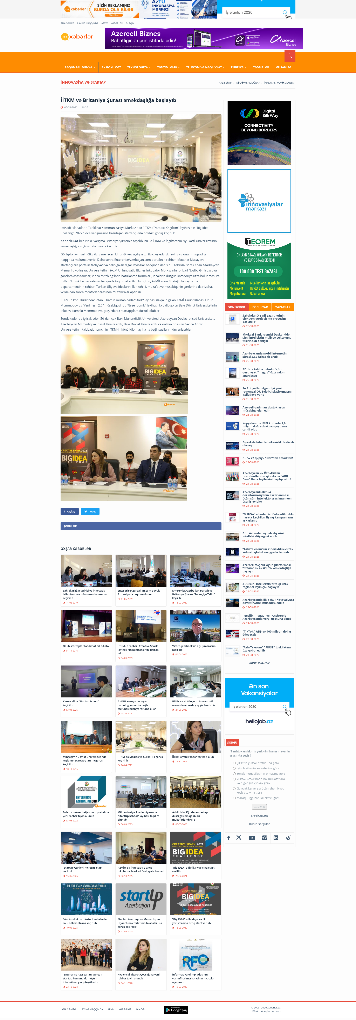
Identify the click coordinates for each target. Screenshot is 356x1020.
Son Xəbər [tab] (236, 307)
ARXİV (104, 23)
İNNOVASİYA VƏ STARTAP (279, 82)
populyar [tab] (260, 307)
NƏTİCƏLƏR (259, 816)
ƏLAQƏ (130, 23)
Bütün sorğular (259, 824)
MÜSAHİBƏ (283, 67)
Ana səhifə (225, 82)
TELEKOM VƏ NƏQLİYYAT (204, 67)
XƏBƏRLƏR (117, 23)
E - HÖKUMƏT (111, 67)
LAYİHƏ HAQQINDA (87, 23)
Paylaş (71, 511)
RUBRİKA (237, 67)
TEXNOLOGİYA (137, 67)
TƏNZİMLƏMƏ (167, 67)
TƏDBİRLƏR (261, 67)
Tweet (92, 511)
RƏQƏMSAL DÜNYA (78, 67)
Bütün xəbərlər (259, 663)
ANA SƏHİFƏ (67, 23)
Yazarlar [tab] (282, 307)
